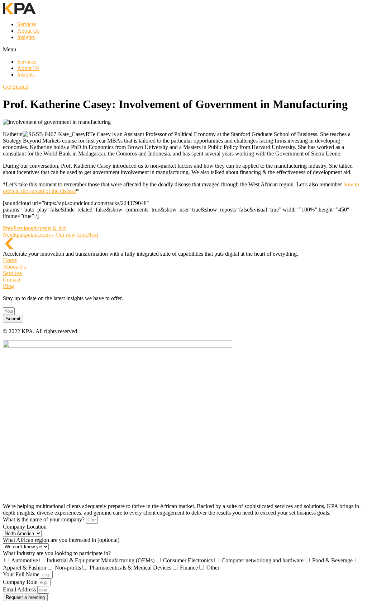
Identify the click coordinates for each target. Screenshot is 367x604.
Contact (11, 280)
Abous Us (14, 267)
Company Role (21, 582)
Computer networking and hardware (262, 560)
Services (26, 24)
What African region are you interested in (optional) (61, 540)
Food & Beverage (333, 560)
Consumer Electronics (188, 560)
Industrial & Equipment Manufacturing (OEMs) (100, 560)
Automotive (24, 560)
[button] (183, 49)
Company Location (25, 527)
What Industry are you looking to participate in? (57, 553)
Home (10, 260)
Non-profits (68, 567)
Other (212, 567)
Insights (26, 37)
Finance (189, 567)
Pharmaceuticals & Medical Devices (130, 567)
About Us (28, 31)
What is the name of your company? (44, 519)
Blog (8, 286)
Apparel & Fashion (24, 567)
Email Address (20, 589)
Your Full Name (22, 574)
